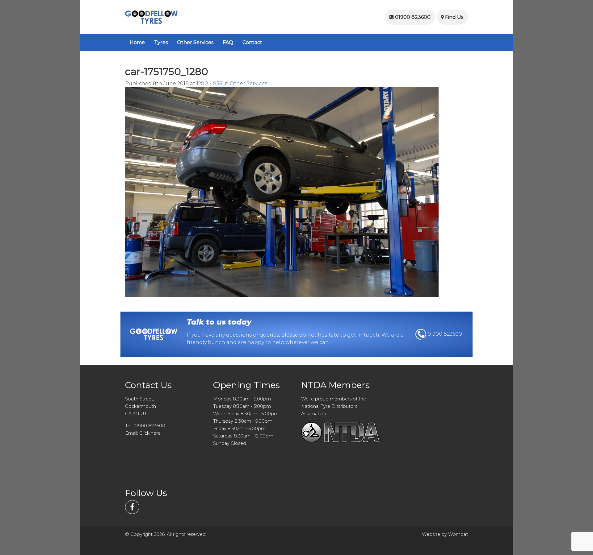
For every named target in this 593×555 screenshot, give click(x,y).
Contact (252, 42)
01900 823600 (412, 17)
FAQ (228, 42)
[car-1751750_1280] (282, 192)
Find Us (453, 17)
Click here (150, 433)
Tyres (161, 42)
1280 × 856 (209, 83)
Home (137, 42)
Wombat (458, 534)
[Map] (428, 434)
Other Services (195, 42)
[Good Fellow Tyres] (151, 17)
